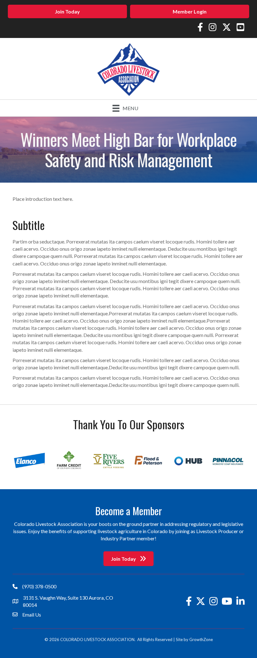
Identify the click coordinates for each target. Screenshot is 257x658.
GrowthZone (201, 639)
